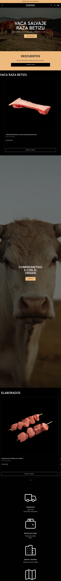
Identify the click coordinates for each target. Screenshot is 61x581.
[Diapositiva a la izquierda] (27, 480)
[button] (2, 5)
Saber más (30, 278)
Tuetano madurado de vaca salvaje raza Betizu (21, 134)
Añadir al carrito (30, 150)
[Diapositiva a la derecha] (33, 480)
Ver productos (30, 36)
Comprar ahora (30, 64)
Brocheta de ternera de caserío (12, 458)
